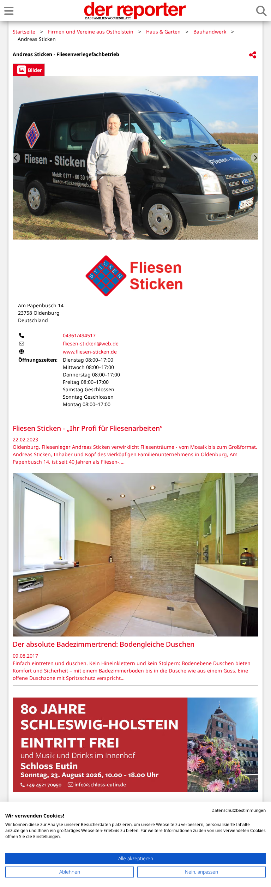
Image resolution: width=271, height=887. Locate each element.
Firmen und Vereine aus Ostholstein (90, 31)
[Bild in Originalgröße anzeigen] (135, 158)
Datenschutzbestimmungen (238, 810)
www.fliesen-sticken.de (90, 351)
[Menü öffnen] (9, 10)
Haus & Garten (163, 31)
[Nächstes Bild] (254, 158)
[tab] (29, 70)
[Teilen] (252, 55)
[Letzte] (16, 158)
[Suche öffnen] (261, 10)
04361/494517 (79, 335)
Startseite (24, 31)
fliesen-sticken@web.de (91, 343)
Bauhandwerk (209, 31)
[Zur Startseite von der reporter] (135, 10)
